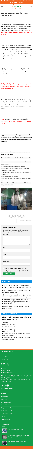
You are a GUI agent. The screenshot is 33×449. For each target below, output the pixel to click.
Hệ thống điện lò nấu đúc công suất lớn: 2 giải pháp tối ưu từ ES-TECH (15, 307)
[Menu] (2, 6)
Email (5, 254)
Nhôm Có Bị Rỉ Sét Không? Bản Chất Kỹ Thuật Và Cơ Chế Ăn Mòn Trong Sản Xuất (16, 291)
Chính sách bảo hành (6, 414)
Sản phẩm (4, 399)
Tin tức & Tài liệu (5, 405)
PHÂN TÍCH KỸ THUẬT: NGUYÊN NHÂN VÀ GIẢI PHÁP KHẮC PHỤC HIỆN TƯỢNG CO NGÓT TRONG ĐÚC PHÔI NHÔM (16, 301)
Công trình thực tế (6, 408)
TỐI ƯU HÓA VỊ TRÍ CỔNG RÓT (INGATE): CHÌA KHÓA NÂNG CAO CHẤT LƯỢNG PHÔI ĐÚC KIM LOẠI (16, 296)
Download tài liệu (5, 419)
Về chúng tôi (4, 396)
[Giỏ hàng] (31, 6)
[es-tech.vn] (16, 6)
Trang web (6, 261)
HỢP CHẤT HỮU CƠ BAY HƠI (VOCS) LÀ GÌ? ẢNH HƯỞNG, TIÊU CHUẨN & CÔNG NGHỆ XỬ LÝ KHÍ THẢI (16, 286)
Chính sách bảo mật (6, 411)
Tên (4, 247)
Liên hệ (3, 416)
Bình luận (6, 234)
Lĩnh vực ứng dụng (6, 402)
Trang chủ (3, 393)
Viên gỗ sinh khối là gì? (26, 221)
